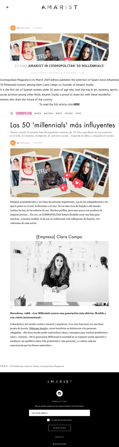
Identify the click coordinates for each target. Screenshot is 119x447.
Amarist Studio (70, 73)
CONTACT (59, 437)
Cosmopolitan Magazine (52, 366)
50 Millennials (17, 366)
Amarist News (55, 73)
